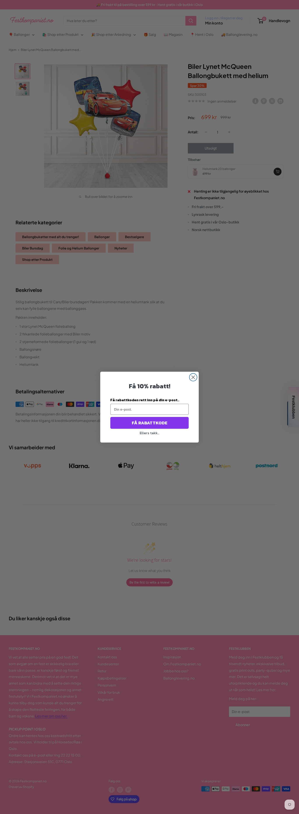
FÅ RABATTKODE (149, 423)
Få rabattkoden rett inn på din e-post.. (144, 400)
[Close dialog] (193, 377)
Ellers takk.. (149, 433)
